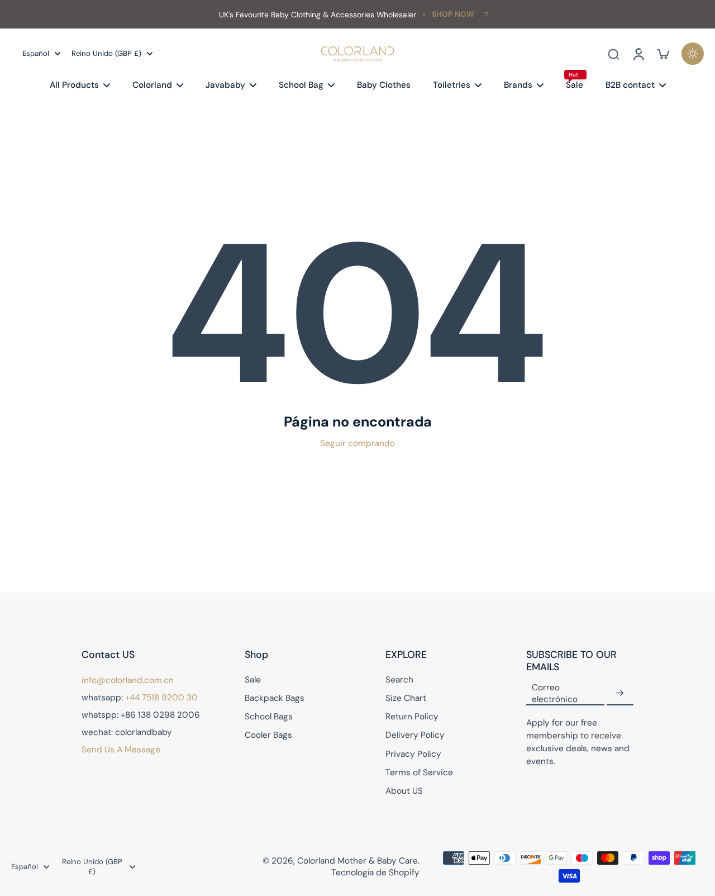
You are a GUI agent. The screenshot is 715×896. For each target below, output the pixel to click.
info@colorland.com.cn (128, 680)
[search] (613, 53)
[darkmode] (692, 53)
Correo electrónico (555, 693)
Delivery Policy (415, 735)
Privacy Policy (413, 754)
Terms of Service (419, 772)
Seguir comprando (357, 443)
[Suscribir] (620, 693)
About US (404, 791)
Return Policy (411, 716)
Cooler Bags (268, 735)
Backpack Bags (274, 698)
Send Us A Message (121, 749)
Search (399, 679)
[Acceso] (638, 53)
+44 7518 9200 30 (161, 697)
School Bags (269, 716)
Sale (253, 679)
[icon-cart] (662, 53)
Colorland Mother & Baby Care (357, 860)
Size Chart (405, 698)
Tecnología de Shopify (375, 872)
